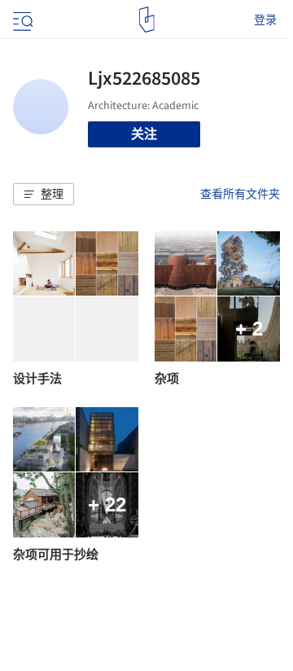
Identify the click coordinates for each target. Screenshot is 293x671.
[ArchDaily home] (147, 20)
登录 (265, 19)
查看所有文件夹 (240, 193)
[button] (43, 194)
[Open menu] (21, 19)
